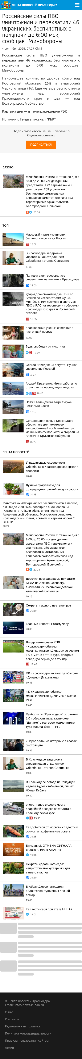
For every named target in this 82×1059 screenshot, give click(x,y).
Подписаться (41, 144)
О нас (9, 1012)
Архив (9, 1048)
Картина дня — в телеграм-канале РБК (34, 111)
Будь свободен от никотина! (46, 346)
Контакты (12, 1019)
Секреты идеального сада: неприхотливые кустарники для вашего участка (48, 868)
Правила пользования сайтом (27, 1040)
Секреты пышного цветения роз (48, 605)
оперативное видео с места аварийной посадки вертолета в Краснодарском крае (48, 809)
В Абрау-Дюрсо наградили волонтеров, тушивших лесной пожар (48, 891)
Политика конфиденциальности (28, 1033)
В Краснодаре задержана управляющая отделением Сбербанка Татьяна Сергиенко (47, 256)
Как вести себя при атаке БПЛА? (49, 909)
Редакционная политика (22, 1026)
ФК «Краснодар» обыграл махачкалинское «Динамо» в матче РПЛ (51, 696)
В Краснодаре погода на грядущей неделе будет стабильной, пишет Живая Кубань (50, 786)
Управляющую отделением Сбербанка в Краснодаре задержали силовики (52, 467)
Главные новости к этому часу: (47, 624)
